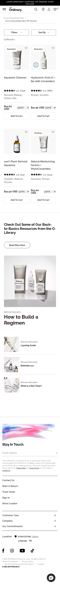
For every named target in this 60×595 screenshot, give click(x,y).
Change (35, 536)
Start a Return (10, 486)
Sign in (6, 497)
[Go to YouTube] (22, 550)
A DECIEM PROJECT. (11, 567)
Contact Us (6, 470)
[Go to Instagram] (12, 550)
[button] (51, 578)
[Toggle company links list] (55, 521)
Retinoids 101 (27, 365)
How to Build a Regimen (21, 319)
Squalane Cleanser (15, 77)
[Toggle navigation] (4, 9)
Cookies (41, 564)
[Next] (58, 2)
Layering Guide (28, 345)
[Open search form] (36, 9)
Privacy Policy (21, 468)
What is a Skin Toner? (31, 386)
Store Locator (9, 503)
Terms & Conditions (10, 562)
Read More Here (17, 245)
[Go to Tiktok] (32, 550)
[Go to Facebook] (3, 550)
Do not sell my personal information (19, 564)
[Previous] (1, 2)
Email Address (9, 453)
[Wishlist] (26, 47)
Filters (14, 32)
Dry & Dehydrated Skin (14, 18)
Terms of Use (34, 468)
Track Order (8, 492)
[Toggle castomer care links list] (55, 515)
